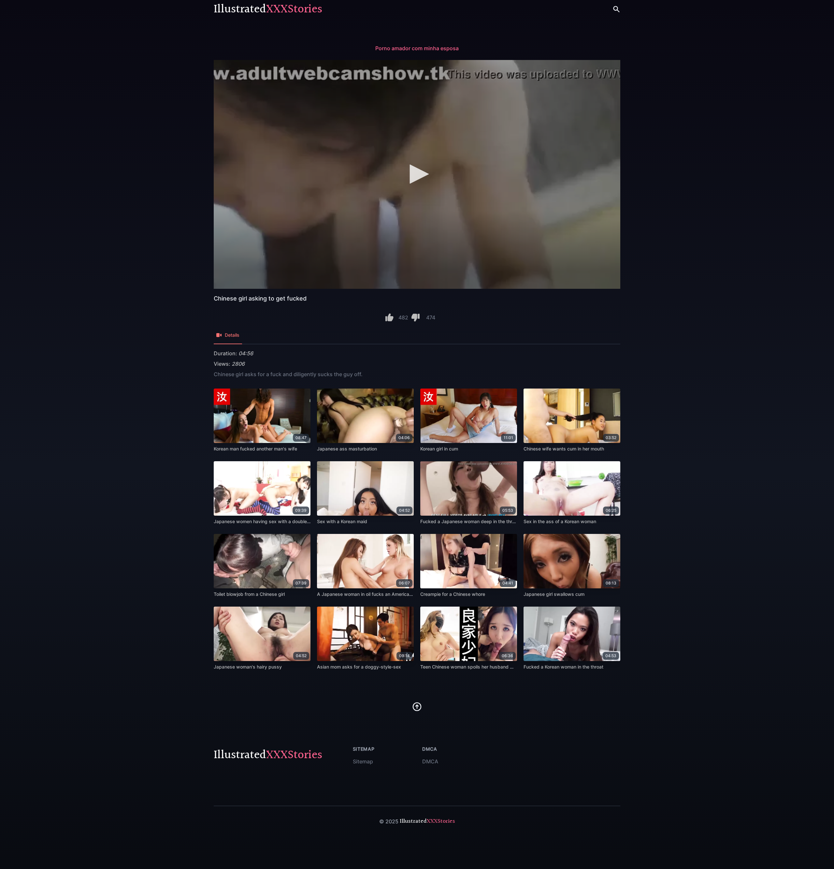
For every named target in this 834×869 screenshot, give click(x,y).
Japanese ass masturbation (347, 448)
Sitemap (363, 761)
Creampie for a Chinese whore (452, 594)
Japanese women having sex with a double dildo (266, 521)
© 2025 (388, 821)
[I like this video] (389, 317)
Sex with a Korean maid (342, 521)
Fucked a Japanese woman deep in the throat (469, 521)
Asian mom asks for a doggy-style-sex (359, 667)
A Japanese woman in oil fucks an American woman (373, 594)
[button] (417, 174)
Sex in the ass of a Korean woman (560, 521)
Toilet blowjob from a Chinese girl (249, 594)
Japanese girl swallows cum (554, 594)
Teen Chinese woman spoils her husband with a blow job (481, 667)
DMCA (430, 761)
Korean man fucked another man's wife (255, 448)
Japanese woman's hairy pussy (248, 667)
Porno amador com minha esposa (417, 48)
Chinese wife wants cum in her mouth (564, 448)
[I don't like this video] (415, 317)
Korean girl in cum (439, 448)
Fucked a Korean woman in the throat (563, 667)
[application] (417, 174)
